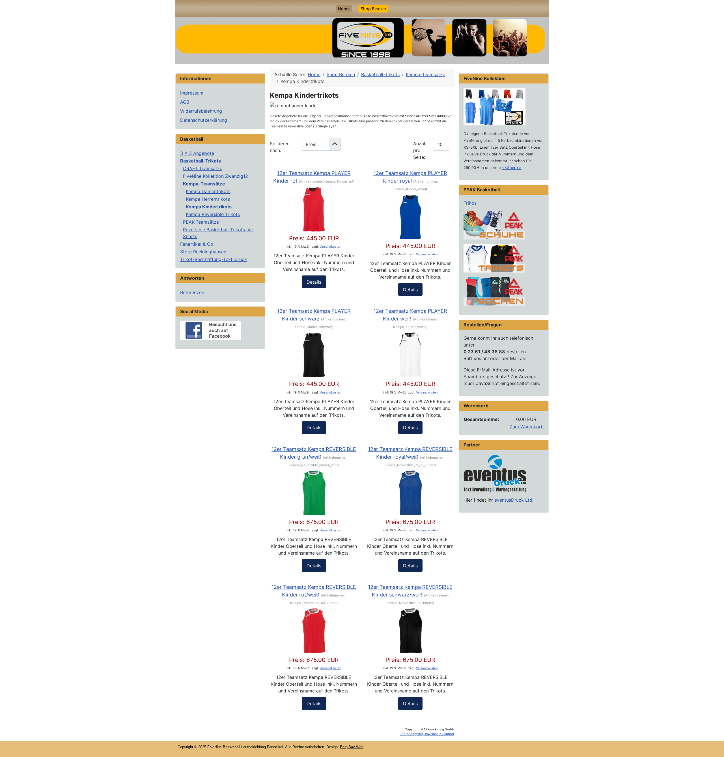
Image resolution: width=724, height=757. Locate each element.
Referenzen (192, 292)
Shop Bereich (373, 8)
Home (344, 8)
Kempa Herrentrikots (208, 199)
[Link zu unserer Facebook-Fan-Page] (210, 330)
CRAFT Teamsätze (202, 168)
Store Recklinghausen (203, 252)
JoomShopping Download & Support (427, 734)
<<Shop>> (512, 167)
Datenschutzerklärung (203, 120)
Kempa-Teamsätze (204, 184)
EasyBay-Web (351, 747)
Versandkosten (330, 247)
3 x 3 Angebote (197, 153)
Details (314, 282)
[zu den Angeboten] (494, 225)
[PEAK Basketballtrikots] (494, 258)
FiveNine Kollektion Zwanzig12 (215, 176)
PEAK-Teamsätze (201, 222)
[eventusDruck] (495, 473)
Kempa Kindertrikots (209, 206)
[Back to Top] (714, 746)
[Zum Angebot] (494, 106)
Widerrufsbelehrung (201, 111)
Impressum (191, 93)
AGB (184, 102)
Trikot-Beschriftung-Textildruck (213, 259)
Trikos (470, 203)
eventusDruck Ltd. (513, 500)
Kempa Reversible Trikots (213, 214)
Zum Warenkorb (527, 426)
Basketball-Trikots (200, 161)
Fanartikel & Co (196, 244)
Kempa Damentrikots (208, 191)
